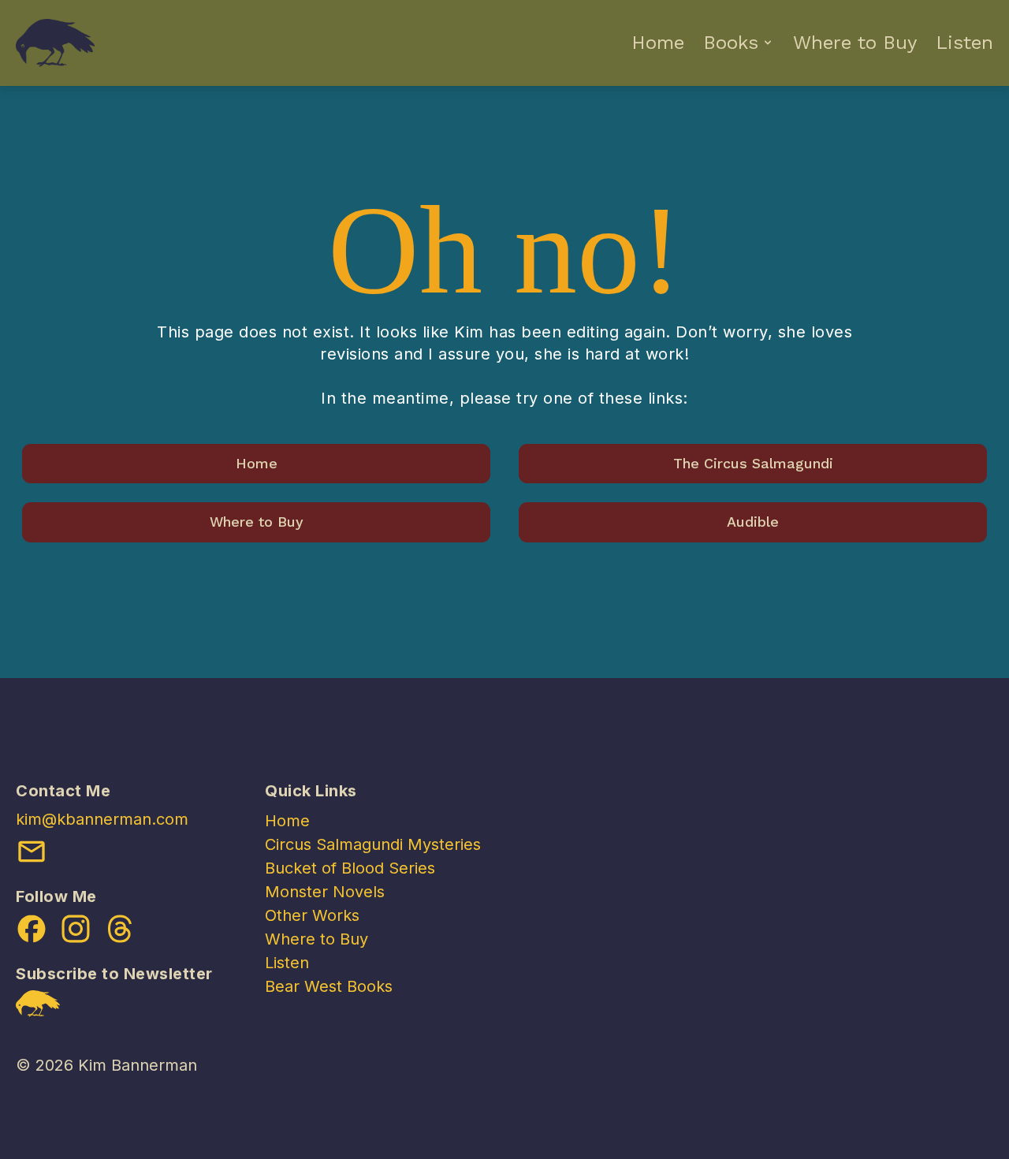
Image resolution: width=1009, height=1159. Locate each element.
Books (730, 43)
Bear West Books (329, 986)
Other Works (312, 915)
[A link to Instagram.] (75, 929)
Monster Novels (325, 891)
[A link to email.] (31, 851)
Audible (753, 521)
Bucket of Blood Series (350, 868)
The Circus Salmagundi (753, 463)
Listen (964, 43)
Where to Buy (855, 43)
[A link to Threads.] (120, 929)
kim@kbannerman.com (102, 819)
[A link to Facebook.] (31, 929)
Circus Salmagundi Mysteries (373, 844)
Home (657, 43)
